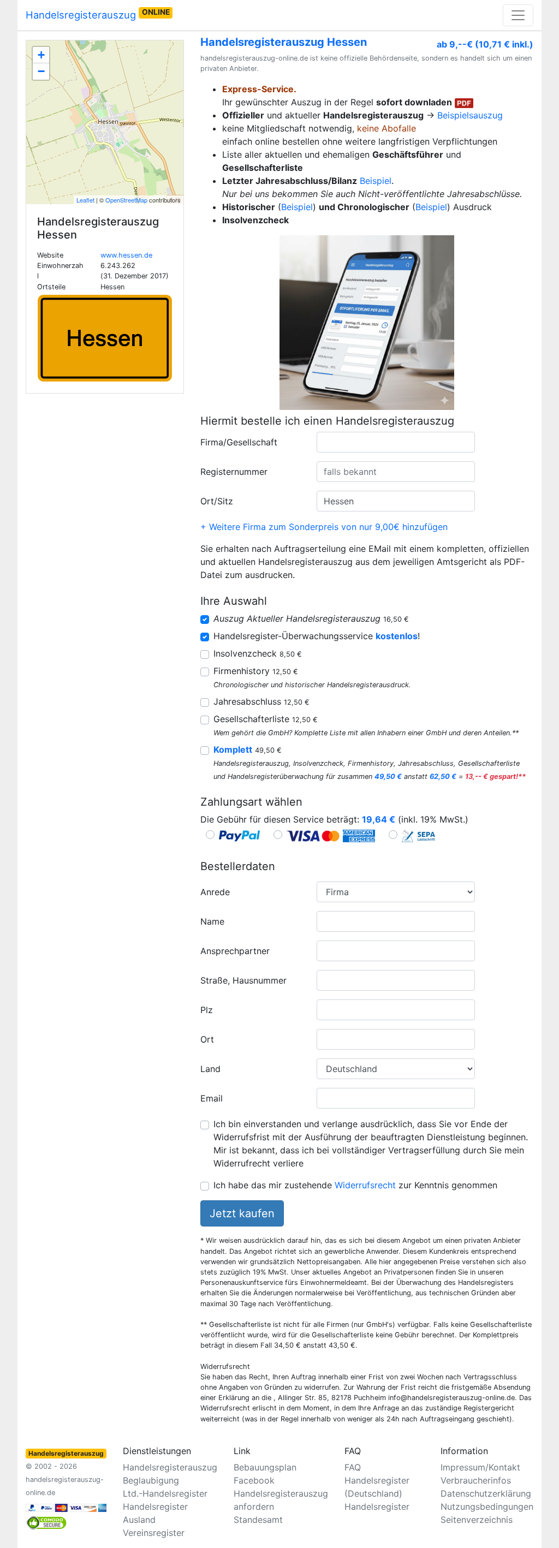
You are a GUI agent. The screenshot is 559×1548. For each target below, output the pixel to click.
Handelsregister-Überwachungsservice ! (316, 635)
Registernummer (233, 471)
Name (212, 921)
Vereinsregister (154, 1532)
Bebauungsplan (265, 1467)
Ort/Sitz (216, 501)
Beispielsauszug (470, 115)
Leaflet (85, 199)
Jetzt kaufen (242, 1213)
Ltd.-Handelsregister (165, 1493)
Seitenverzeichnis (477, 1519)
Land (210, 1068)
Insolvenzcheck (257, 653)
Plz (206, 1009)
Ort (207, 1039)
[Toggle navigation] (518, 15)
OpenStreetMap (126, 199)
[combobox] (396, 442)
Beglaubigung (151, 1480)
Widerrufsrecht (365, 1185)
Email (211, 1098)
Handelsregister (376, 1506)
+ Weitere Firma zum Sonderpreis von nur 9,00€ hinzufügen (324, 526)
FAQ (352, 1467)
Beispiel (375, 180)
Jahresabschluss (261, 701)
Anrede (215, 891)
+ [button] (41, 55)
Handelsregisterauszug (98, 14)
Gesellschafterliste (265, 718)
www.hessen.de (126, 255)
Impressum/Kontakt (480, 1467)
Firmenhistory (255, 670)
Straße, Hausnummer (243, 980)
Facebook (254, 1480)
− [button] (41, 71)
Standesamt (258, 1519)
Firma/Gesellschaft (238, 442)
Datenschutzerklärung (486, 1493)
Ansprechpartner (235, 950)
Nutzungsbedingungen (487, 1506)
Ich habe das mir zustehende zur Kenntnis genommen (355, 1185)
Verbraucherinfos (476, 1480)
